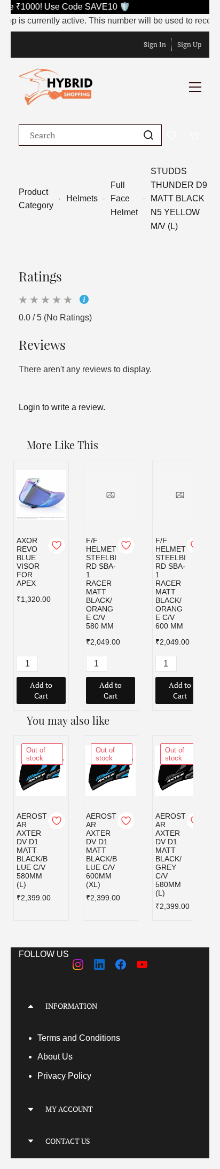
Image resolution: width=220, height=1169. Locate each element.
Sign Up (189, 44)
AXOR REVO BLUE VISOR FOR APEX (28, 561)
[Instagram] (78, 964)
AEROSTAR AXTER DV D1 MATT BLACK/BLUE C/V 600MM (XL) (101, 850)
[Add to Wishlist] (57, 545)
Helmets (82, 198)
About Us (55, 1056)
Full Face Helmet (124, 199)
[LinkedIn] (99, 964)
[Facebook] (121, 964)
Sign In (155, 44)
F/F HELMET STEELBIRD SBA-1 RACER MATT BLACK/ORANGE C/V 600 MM (170, 583)
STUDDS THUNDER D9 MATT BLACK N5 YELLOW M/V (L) (179, 198)
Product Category (36, 198)
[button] (110, 1006)
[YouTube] (142, 964)
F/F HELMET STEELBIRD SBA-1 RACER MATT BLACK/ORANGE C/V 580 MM (101, 583)
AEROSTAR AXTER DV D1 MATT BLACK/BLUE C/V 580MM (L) (32, 850)
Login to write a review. (62, 407)
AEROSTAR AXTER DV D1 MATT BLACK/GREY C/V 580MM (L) (170, 854)
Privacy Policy (64, 1075)
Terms (49, 1037)
